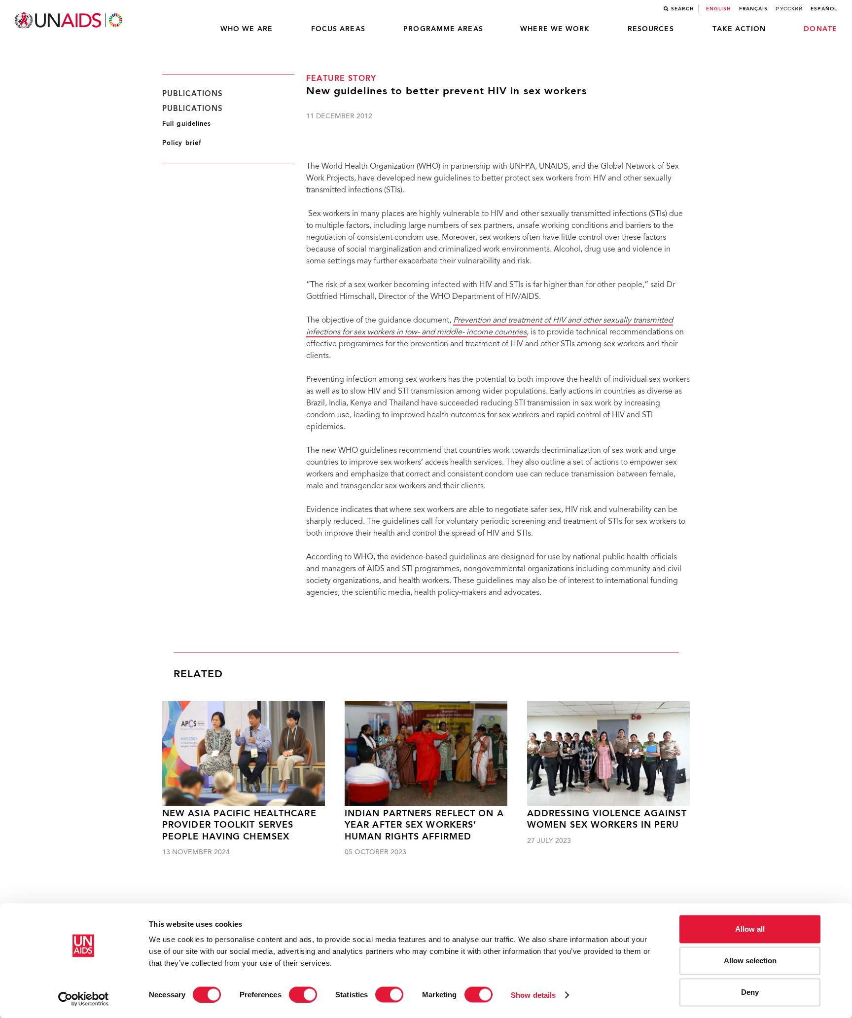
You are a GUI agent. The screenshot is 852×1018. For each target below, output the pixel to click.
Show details (533, 994)
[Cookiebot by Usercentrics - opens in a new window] (83, 998)
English (718, 8)
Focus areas (338, 29)
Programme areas (443, 29)
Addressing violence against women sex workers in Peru (607, 820)
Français (753, 8)
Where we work (555, 29)
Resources (651, 29)
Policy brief (182, 143)
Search (682, 8)
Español (824, 8)
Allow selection (750, 960)
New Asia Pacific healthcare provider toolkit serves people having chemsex (239, 825)
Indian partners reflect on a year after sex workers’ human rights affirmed (424, 825)
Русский (789, 8)
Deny (750, 992)
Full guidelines (187, 124)
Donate (820, 29)
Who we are (246, 29)
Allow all (750, 929)
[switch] (303, 994)
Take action (739, 29)
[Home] (69, 20)
